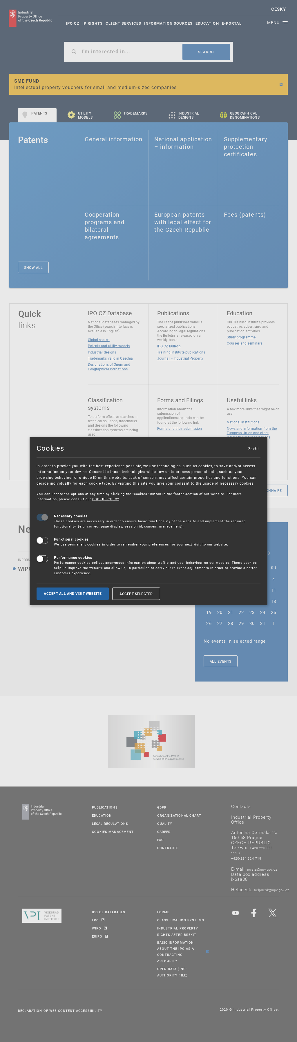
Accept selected (136, 593)
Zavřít (253, 448)
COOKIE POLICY (105, 499)
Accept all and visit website (73, 593)
